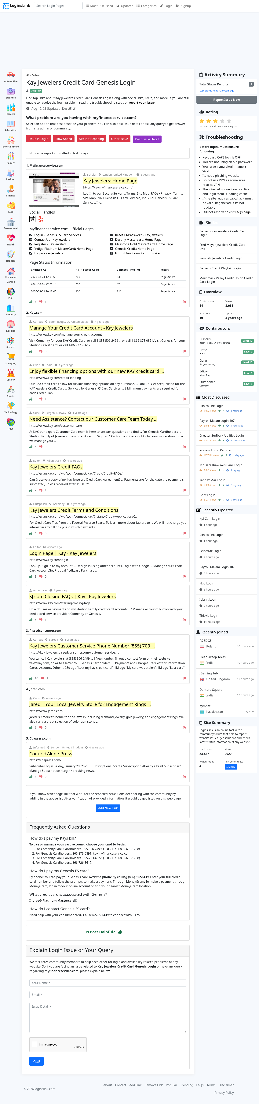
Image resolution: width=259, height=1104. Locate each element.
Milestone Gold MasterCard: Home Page (143, 244)
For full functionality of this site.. (137, 253)
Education (10, 130)
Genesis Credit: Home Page (134, 249)
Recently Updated (217, 510)
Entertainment (10, 146)
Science (10, 347)
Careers (10, 114)
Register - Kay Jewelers (50, 244)
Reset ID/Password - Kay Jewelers (138, 235)
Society (11, 379)
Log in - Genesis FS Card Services (57, 235)
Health (11, 244)
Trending (186, 1085)
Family (11, 163)
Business (11, 97)
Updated (127, 6)
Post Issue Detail (147, 139)
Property (11, 314)
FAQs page (243, 212)
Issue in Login (38, 139)
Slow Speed (64, 139)
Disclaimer (226, 1085)
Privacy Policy (224, 1093)
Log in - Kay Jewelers (48, 253)
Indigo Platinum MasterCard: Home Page (63, 249)
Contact (120, 1085)
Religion (11, 330)
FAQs (200, 1085)
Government (11, 228)
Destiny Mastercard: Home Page (138, 239)
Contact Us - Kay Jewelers (52, 239)
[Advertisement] (129, 40)
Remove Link (154, 1085)
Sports (10, 396)
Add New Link (108, 808)
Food (10, 212)
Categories (149, 6)
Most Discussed (101, 6)
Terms (211, 1085)
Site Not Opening (91, 139)
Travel (10, 428)
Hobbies (10, 261)
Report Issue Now (226, 100)
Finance (10, 195)
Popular (171, 1085)
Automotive (10, 81)
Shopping (10, 363)
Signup (186, 6)
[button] (120, 932)
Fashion (10, 179)
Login (169, 6)
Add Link (135, 1085)
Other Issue (119, 139)
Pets (10, 298)
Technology (10, 412)
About (107, 1085)
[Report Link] (184, 302)
